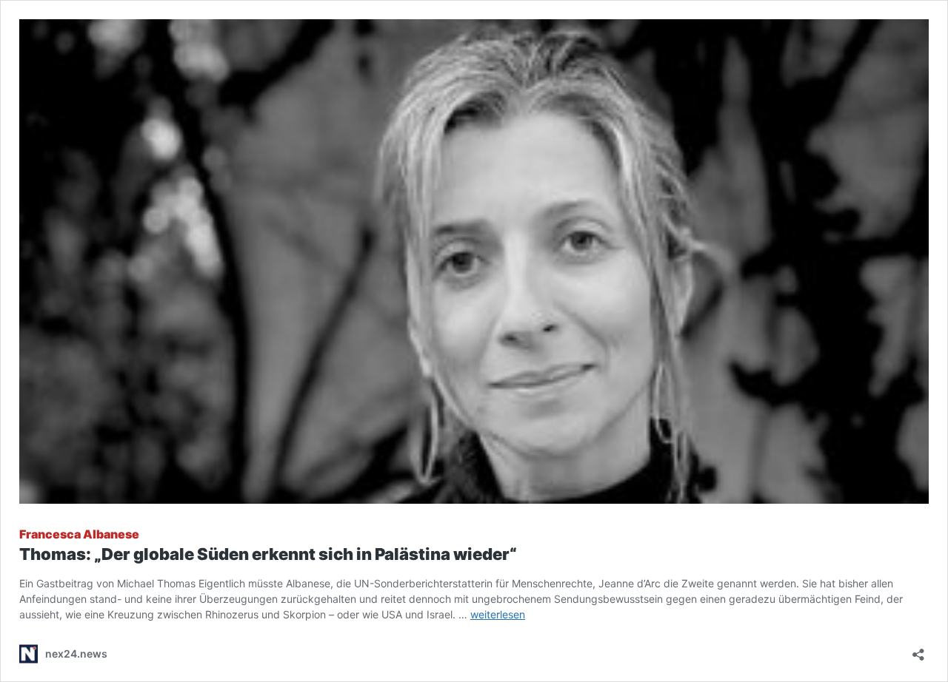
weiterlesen (497, 614)
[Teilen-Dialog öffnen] (918, 649)
